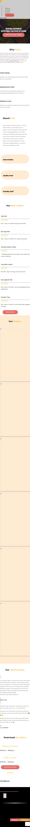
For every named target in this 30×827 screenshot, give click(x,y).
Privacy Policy (6, 814)
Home (6, 6)
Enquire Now (25, 819)
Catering (7, 11)
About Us (7, 8)
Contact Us (6, 813)
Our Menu (7, 10)
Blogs (4, 810)
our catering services (12, 61)
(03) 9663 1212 (9, 15)
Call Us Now (15, 820)
